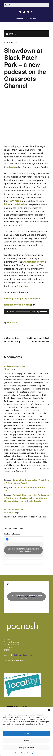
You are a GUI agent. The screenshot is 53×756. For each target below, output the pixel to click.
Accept (27, 733)
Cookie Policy (20, 753)
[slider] (44, 311)
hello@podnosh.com (23, 655)
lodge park (9, 512)
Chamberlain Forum (33, 261)
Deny (26, 740)
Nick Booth (12, 322)
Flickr (7, 204)
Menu (12, 33)
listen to (11, 167)
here (26, 286)
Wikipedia (20, 204)
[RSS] (32, 12)
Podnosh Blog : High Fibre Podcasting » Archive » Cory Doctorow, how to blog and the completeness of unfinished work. (26, 498)
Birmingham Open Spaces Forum (22, 298)
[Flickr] (28, 12)
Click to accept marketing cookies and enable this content (23, 550)
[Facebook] (20, 12)
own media (15, 200)
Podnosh (19, 18)
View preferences (26, 747)
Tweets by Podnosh (26, 596)
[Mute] (38, 311)
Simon (7, 369)
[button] (49, 710)
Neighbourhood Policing (17, 304)
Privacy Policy (32, 753)
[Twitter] (24, 12)
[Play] (7, 311)
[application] (26, 311)
